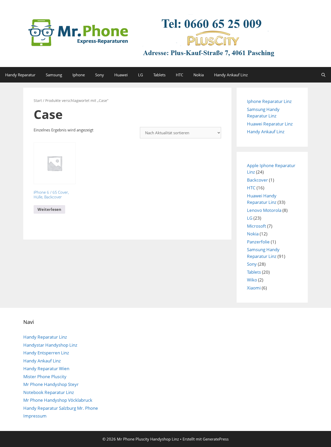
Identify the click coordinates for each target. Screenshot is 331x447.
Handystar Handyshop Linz (50, 345)
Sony (99, 74)
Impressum (35, 416)
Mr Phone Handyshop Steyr (51, 384)
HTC (179, 74)
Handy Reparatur (20, 74)
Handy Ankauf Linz (231, 74)
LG (140, 74)
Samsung (54, 74)
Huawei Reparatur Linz (270, 124)
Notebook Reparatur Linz (48, 392)
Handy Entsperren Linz (46, 353)
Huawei (121, 74)
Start (38, 100)
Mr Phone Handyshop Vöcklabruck (57, 400)
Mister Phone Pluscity (44, 376)
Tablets (159, 74)
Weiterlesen (49, 209)
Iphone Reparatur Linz (269, 101)
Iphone (78, 74)
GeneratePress (216, 439)
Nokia (198, 74)
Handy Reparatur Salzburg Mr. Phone (60, 408)
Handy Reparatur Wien (46, 368)
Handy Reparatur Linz (45, 337)
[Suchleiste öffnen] (323, 75)
